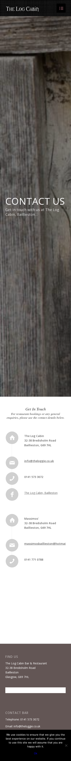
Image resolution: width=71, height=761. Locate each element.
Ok (35, 753)
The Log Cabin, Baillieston (41, 493)
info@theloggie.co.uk (39, 461)
